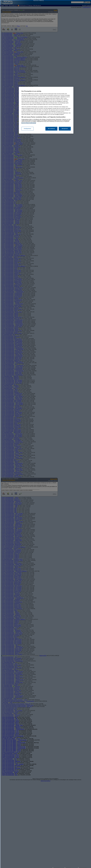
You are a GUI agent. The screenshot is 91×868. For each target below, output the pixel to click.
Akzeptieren (65, 128)
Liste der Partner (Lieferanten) (29, 122)
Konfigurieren (27, 128)
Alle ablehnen (51, 128)
